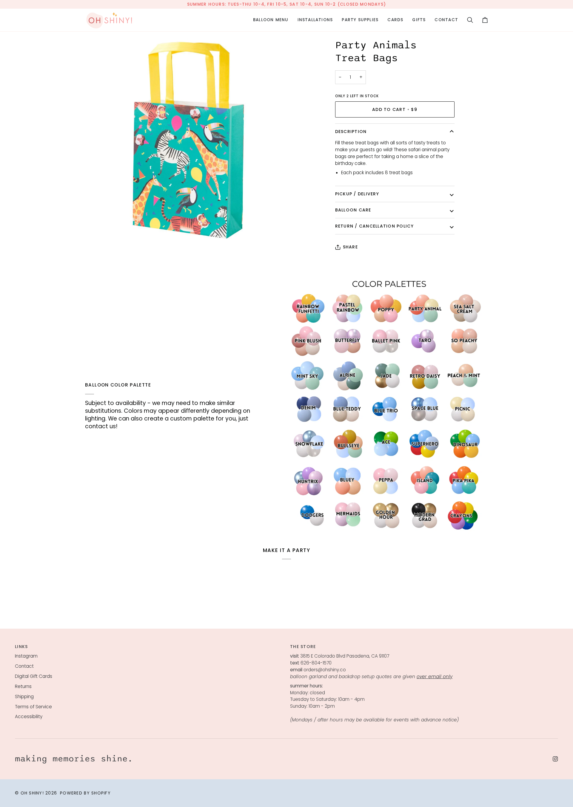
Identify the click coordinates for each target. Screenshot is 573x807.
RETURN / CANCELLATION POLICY (374, 226)
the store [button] (303, 647)
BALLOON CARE (353, 210)
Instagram (26, 656)
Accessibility (28, 716)
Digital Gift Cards (33, 676)
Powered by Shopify (85, 793)
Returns (23, 686)
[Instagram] (555, 759)
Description (351, 131)
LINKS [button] (21, 647)
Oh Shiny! (32, 793)
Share (350, 247)
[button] (271, 20)
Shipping (24, 696)
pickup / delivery (357, 194)
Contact (24, 666)
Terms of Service (33, 707)
